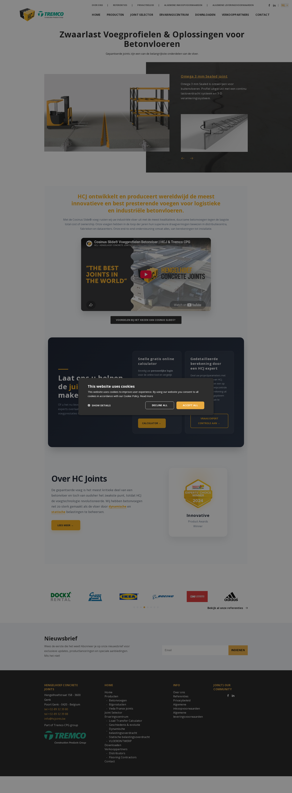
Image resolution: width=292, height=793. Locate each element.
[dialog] (146, 396)
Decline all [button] (159, 405)
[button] (99, 405)
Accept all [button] (190, 405)
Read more (146, 396)
